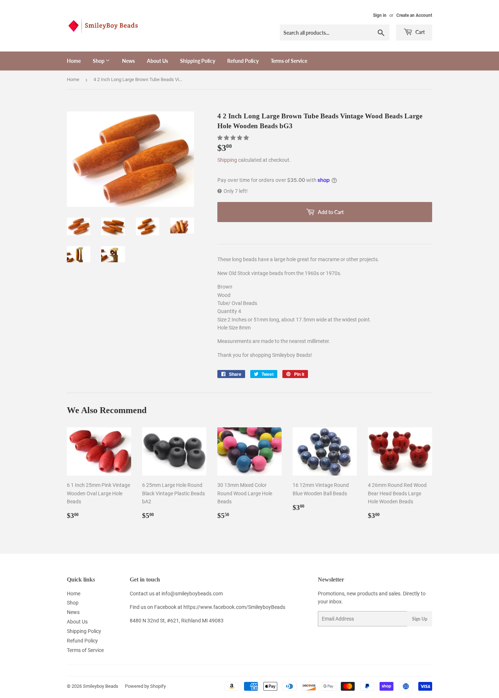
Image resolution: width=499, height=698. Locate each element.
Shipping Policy (197, 61)
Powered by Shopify (145, 686)
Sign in (379, 15)
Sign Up (419, 619)
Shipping (227, 160)
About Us (157, 61)
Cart (419, 32)
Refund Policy (243, 61)
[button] (233, 138)
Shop (99, 61)
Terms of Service (289, 61)
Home (74, 61)
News (128, 61)
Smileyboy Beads (100, 686)
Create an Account (414, 15)
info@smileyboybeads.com (192, 593)
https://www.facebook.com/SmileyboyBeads (234, 607)
